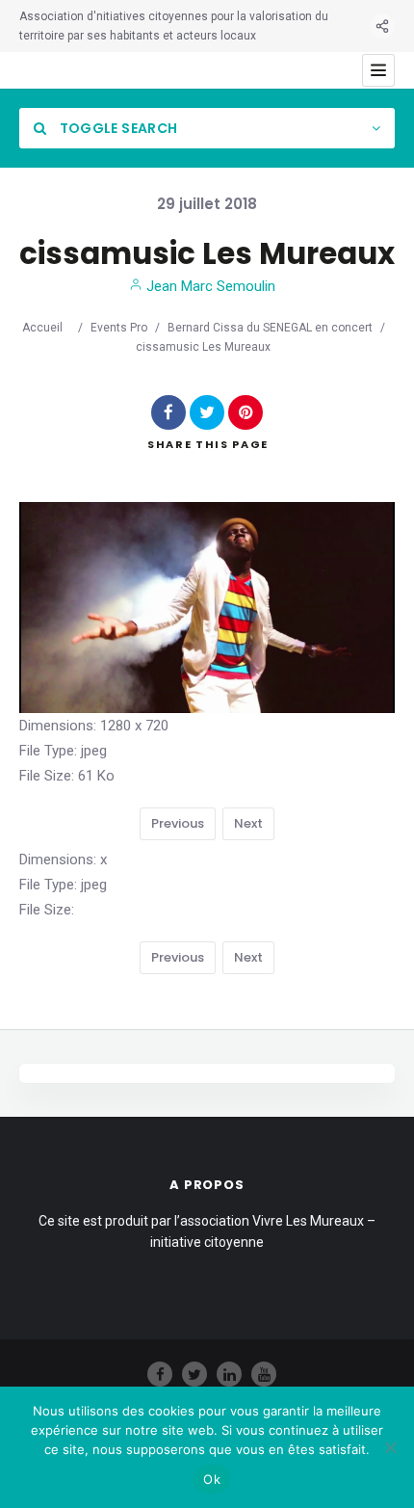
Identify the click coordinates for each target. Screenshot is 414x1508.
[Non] (390, 1447)
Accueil (42, 327)
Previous (177, 823)
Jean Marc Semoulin (208, 286)
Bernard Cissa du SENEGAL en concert (270, 327)
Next (248, 823)
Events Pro (119, 327)
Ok (211, 1479)
